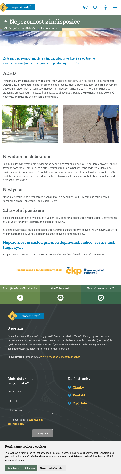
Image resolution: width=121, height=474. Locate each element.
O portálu (80, 403)
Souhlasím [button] (13, 468)
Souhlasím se (20, 419)
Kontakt (79, 395)
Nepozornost (52, 28)
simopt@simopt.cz (69, 356)
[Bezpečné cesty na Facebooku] (20, 297)
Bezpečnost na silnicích (22, 28)
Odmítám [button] (30, 468)
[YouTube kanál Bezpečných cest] (60, 297)
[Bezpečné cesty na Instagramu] (101, 297)
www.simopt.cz (49, 356)
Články (78, 387)
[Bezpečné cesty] (26, 316)
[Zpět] (6, 21)
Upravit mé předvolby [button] (51, 468)
